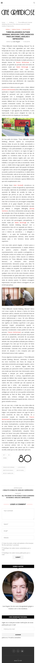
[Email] (22, 651)
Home (3, 22)
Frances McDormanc (22, 62)
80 (9, 455)
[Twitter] (18, 651)
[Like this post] (14, 483)
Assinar (18, 634)
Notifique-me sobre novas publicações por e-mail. (16, 553)
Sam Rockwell (18, 185)
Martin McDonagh (22, 67)
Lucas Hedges (21, 467)
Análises (11, 22)
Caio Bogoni (16, 41)
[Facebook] (13, 651)
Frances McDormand (8, 89)
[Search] (34, 2)
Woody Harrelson (8, 473)
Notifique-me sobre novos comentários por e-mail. (16, 549)
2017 (4, 455)
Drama (5, 458)
